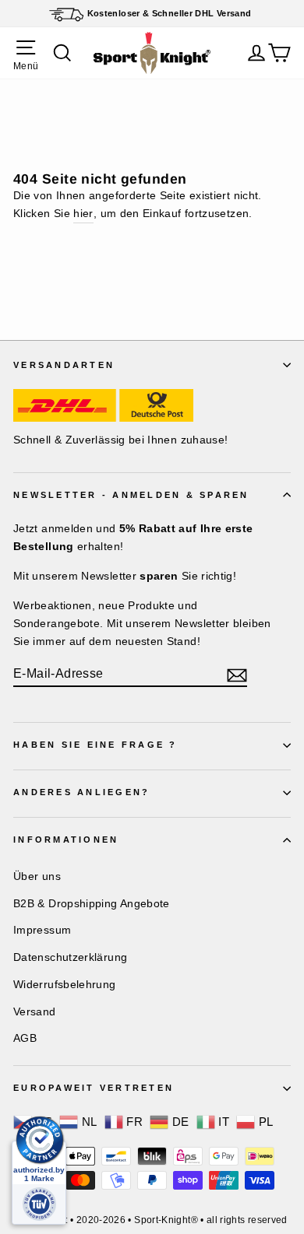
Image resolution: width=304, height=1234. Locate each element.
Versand (34, 1011)
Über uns (37, 876)
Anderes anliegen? (81, 792)
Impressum (42, 930)
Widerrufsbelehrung (64, 984)
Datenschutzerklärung (70, 957)
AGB (25, 1038)
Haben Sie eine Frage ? (95, 744)
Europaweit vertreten (93, 1087)
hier (83, 213)
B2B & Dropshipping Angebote (91, 903)
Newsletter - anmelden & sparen (131, 495)
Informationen (65, 839)
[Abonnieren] (237, 674)
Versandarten (64, 365)
